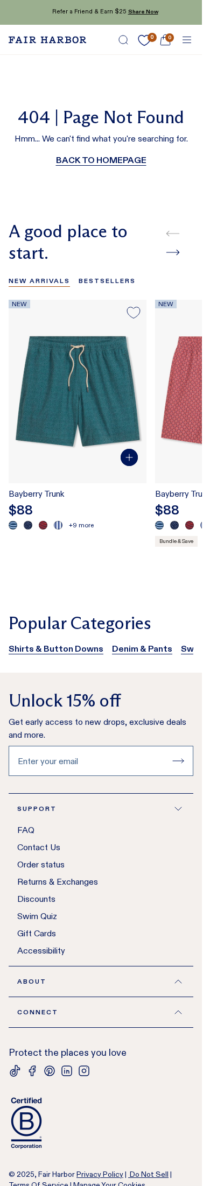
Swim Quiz (37, 916)
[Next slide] (172, 252)
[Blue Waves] (13, 525)
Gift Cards (36, 933)
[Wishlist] (144, 40)
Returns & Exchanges (57, 882)
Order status (41, 864)
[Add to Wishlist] (133, 313)
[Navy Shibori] (28, 525)
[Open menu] (186, 39)
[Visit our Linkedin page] (66, 1070)
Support (37, 808)
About (31, 981)
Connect (37, 1012)
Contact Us (38, 847)
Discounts (36, 899)
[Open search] (123, 39)
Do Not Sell (148, 1174)
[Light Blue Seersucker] (58, 525)
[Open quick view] (129, 457)
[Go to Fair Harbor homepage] (47, 40)
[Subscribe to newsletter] (178, 761)
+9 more (81, 525)
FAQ (25, 830)
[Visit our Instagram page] (84, 1070)
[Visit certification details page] (101, 1123)
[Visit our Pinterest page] (49, 1070)
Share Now (139, 11)
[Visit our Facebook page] (32, 1070)
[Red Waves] (43, 525)
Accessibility (41, 950)
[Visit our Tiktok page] (15, 1070)
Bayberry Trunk (36, 494)
